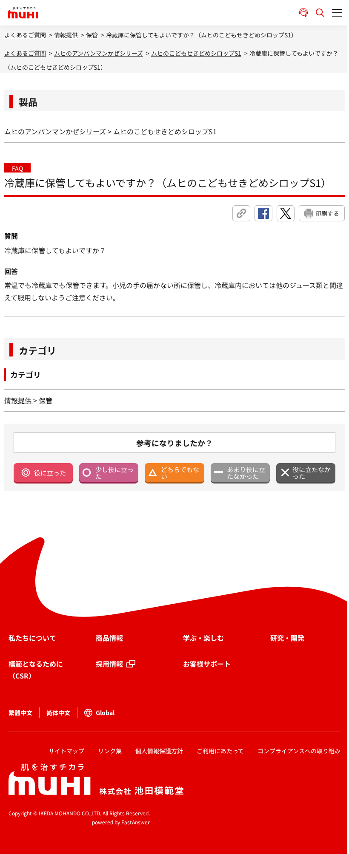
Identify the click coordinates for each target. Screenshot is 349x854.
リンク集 (110, 751)
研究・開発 (287, 638)
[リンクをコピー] (241, 213)
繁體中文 (20, 712)
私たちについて (32, 638)
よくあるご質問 (25, 35)
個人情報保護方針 (159, 751)
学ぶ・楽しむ (203, 638)
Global (105, 712)
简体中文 (58, 712)
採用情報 (109, 664)
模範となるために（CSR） (36, 670)
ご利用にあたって (220, 751)
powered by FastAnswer (121, 822)
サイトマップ (66, 751)
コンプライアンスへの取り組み (298, 751)
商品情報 (109, 638)
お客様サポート (207, 664)
